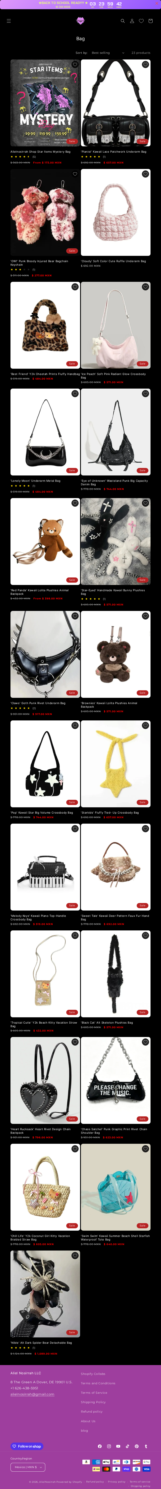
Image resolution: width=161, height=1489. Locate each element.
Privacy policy (117, 1481)
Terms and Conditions (98, 1383)
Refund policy (92, 1411)
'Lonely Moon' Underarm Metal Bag (35, 480)
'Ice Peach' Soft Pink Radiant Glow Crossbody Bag (113, 375)
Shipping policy (141, 1486)
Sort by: (82, 53)
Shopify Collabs (93, 1374)
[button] (8, 21)
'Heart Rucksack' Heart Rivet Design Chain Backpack (40, 1130)
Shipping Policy (93, 1402)
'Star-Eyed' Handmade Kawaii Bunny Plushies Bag (113, 592)
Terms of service (140, 1481)
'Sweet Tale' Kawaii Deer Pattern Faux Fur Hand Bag (115, 917)
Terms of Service (94, 1393)
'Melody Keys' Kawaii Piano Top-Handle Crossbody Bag (38, 917)
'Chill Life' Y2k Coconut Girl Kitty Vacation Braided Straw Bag (40, 1237)
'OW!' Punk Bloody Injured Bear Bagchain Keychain (39, 262)
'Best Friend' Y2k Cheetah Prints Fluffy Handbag (45, 374)
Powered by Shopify (69, 1481)
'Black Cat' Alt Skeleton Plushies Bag (107, 1022)
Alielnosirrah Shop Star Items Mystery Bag (40, 151)
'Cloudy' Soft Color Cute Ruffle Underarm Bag (113, 261)
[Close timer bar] (156, 3)
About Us (88, 1421)
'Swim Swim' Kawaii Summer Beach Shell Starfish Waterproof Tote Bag (115, 1237)
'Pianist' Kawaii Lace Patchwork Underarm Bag (113, 151)
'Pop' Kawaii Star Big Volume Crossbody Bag (41, 812)
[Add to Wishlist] (75, 64)
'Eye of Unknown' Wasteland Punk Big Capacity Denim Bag (114, 482)
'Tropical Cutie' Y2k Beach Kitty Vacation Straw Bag (43, 1024)
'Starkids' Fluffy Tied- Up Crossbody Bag (110, 812)
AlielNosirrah (47, 1481)
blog (84, 1430)
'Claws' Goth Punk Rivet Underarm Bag (38, 703)
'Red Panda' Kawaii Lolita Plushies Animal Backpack (39, 592)
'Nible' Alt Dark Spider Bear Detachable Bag (41, 1342)
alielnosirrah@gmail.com (32, 1394)
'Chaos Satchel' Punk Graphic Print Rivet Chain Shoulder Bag (114, 1130)
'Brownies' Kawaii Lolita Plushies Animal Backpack (109, 704)
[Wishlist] (141, 21)
